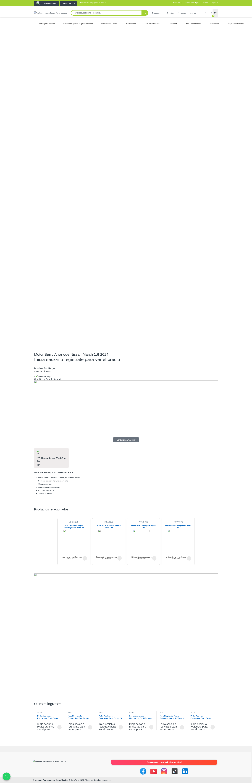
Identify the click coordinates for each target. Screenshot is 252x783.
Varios (39, 712)
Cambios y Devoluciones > (48, 379)
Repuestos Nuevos (236, 24)
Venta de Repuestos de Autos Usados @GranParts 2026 (59, 780)
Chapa (114, 24)
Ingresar (215, 3)
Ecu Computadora (193, 24)
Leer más (85, 558)
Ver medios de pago (42, 371)
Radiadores (131, 24)
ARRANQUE (73, 522)
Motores (52, 24)
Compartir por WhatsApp (53, 458)
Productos (156, 13)
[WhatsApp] (6, 776)
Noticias (170, 13)
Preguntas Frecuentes (187, 13)
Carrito (205, 3)
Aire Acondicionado (152, 24)
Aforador (173, 24)
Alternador (214, 24)
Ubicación (176, 3)
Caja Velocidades (86, 24)
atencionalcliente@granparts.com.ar (92, 3)
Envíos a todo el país (191, 3)
